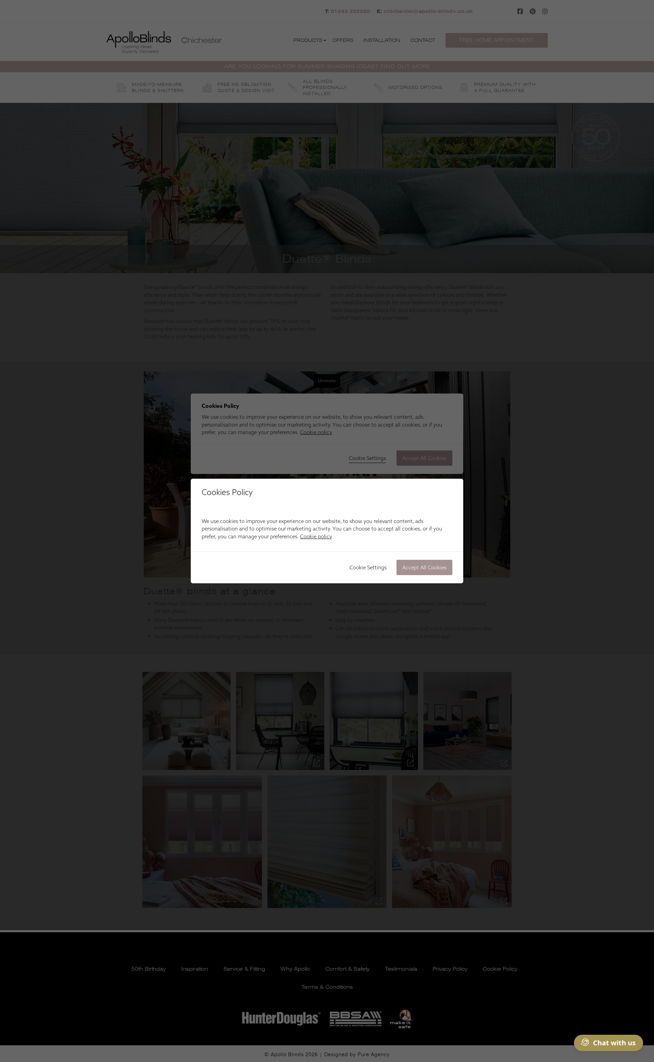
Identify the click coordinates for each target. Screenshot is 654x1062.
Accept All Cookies (424, 567)
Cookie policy (316, 536)
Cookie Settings (368, 567)
